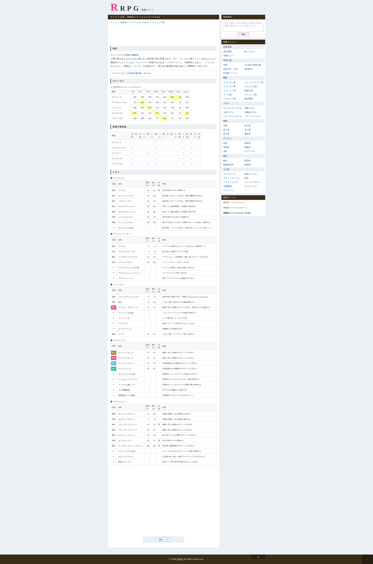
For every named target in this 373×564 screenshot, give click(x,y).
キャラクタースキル (232, 108)
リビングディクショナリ (196, 297)
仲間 (225, 65)
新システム (249, 51)
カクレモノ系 (229, 82)
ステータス (120, 73)
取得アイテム (250, 174)
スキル (149, 73)
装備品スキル (250, 112)
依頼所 (247, 164)
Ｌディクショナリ (252, 116)
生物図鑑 (227, 186)
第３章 (247, 129)
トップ (113, 22)
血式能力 (248, 69)
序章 (225, 125)
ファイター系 (229, 86)
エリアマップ (229, 174)
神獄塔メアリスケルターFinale (135, 22)
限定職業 (248, 99)
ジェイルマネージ (252, 182)
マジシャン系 (229, 90)
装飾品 (247, 147)
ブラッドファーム (231, 178)
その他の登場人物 (252, 65)
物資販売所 (228, 164)
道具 (225, 151)
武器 (225, 143)
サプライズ (249, 151)
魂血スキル (249, 108)
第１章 (247, 125)
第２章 (226, 129)
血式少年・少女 (230, 69)
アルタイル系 (250, 86)
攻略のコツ (228, 55)
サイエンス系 (250, 94)
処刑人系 (248, 90)
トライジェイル (230, 182)
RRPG (125, 7)
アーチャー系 (229, 99)
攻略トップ (163, 539)
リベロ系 (227, 94)
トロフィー (228, 190)
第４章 (226, 134)
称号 (246, 178)
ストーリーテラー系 (131, 58)
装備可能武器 (135, 73)
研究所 (247, 160)
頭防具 (247, 143)
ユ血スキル (228, 112)
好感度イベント (230, 73)
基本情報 (227, 51)
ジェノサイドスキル (232, 116)
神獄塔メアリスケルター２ (235, 208)
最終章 (247, 134)
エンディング (250, 186)
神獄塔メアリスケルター (234, 202)
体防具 (226, 147)
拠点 (225, 160)
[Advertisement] (163, 34)
